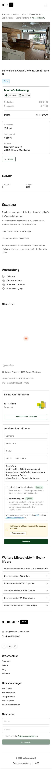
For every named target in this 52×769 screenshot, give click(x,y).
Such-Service (8, 700)
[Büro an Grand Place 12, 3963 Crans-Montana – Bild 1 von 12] (26, 41)
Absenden (26, 542)
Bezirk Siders (7, 18)
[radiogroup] (17, 95)
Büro (24, 15)
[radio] (6, 95)
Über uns (6, 661)
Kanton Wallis (35, 15)
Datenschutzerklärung (15, 518)
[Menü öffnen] (46, 5)
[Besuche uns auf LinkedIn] (10, 646)
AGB (37, 515)
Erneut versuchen (18, 533)
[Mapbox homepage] (8, 365)
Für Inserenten (8, 692)
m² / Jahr (26, 95)
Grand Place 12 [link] (38, 18)
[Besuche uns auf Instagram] (15, 646)
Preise (5, 665)
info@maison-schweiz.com (17, 631)
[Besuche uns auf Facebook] (4, 646)
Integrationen (8, 696)
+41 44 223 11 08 (12, 636)
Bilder (10, 159)
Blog (4, 669)
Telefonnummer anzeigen (26, 416)
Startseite (6, 15)
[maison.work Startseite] (8, 5)
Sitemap (6, 673)
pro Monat (12, 95)
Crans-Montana (22, 18)
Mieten (16, 15)
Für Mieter (7, 688)
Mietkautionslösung (11, 704)
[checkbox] (7, 487)
